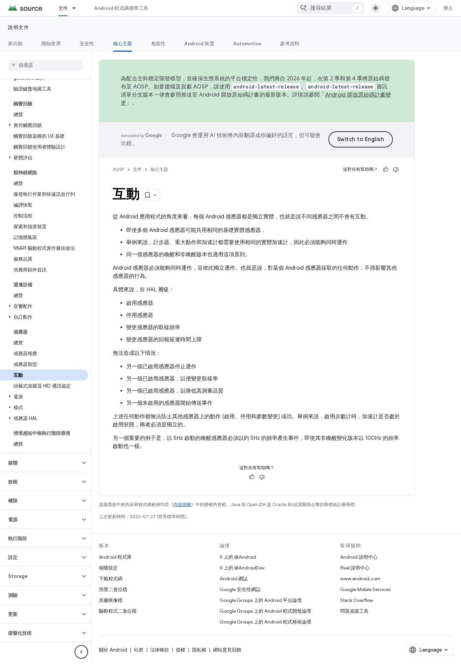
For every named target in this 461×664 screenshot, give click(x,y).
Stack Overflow (356, 600)
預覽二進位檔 (113, 589)
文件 (63, 8)
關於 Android (113, 650)
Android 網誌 (234, 579)
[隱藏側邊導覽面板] (81, 652)
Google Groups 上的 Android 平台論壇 (261, 600)
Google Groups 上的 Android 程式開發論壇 (265, 611)
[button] (44, 125)
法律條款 (159, 650)
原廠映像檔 (111, 600)
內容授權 (182, 504)
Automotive (247, 44)
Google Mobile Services (365, 589)
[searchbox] (45, 65)
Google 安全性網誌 (240, 589)
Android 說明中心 (359, 557)
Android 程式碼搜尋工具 (121, 8)
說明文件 (18, 27)
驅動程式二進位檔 (118, 611)
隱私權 (199, 650)
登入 (448, 8)
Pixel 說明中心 (355, 568)
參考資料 (289, 44)
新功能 (15, 44)
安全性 (87, 44)
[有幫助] (386, 169)
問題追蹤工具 (354, 611)
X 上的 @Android (238, 557)
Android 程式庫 (115, 557)
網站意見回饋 (227, 650)
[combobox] (330, 8)
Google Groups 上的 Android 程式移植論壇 (265, 622)
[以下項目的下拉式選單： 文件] (77, 8)
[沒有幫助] (396, 169)
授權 (180, 650)
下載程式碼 (111, 579)
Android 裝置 (199, 44)
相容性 (158, 44)
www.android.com (360, 579)
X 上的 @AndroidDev (242, 568)
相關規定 (108, 568)
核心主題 (122, 44)
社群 (138, 650)
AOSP (118, 169)
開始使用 (51, 44)
